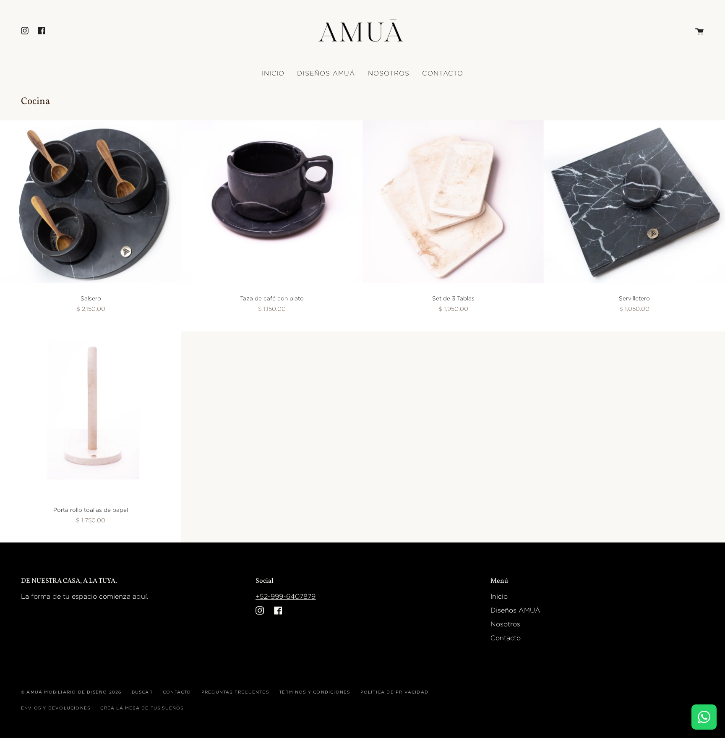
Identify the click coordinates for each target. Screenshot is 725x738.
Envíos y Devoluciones (55, 708)
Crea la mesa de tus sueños (141, 708)
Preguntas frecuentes (235, 692)
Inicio (499, 596)
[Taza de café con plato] (271, 202)
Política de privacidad (394, 692)
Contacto (505, 638)
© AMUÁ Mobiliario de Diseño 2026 (71, 692)
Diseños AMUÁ (515, 610)
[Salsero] (90, 202)
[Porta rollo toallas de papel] (90, 413)
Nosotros (505, 624)
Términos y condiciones (314, 692)
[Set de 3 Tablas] (453, 202)
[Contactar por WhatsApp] (704, 717)
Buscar (142, 692)
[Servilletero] (634, 202)
